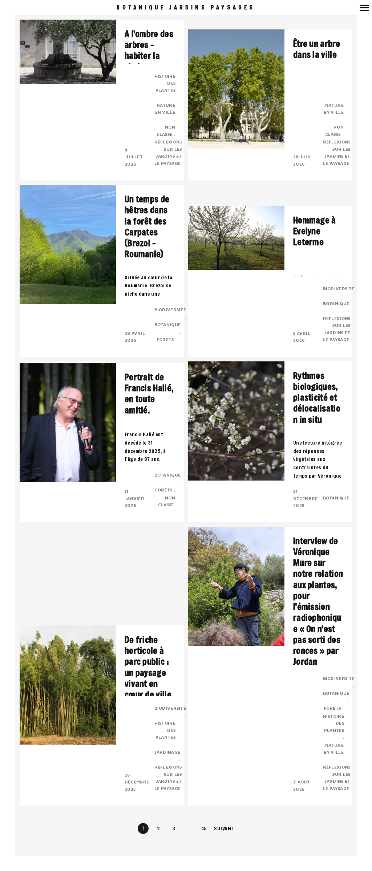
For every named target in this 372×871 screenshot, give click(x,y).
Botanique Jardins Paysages (186, 7)
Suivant (224, 828)
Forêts (166, 339)
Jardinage (167, 752)
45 (204, 828)
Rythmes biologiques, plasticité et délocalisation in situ (316, 397)
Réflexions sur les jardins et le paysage (168, 152)
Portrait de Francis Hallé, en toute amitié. (149, 393)
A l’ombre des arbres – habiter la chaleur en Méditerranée (150, 56)
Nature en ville (165, 108)
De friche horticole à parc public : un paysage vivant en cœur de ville (148, 667)
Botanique (167, 324)
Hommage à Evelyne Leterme (314, 231)
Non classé (166, 130)
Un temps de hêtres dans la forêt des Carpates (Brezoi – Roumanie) (147, 226)
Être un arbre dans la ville (316, 49)
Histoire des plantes (164, 83)
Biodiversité (170, 309)
